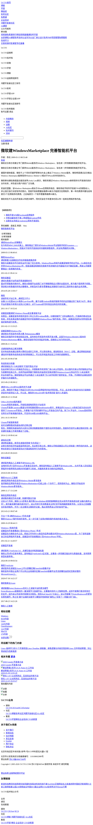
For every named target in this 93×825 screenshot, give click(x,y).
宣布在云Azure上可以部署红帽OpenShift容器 (25, 568)
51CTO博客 (11, 713)
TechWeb (51, 784)
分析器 (12, 363)
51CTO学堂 (11, 719)
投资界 (50, 787)
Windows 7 (5, 528)
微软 (3, 229)
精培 (17, 719)
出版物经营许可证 (17, 773)
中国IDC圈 (31, 787)
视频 (8, 122)
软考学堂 (34, 35)
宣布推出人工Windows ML (18, 463)
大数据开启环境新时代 (16, 281)
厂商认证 (38, 37)
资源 (7, 43)
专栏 (18, 43)
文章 (3, 43)
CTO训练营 (32, 719)
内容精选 (10, 119)
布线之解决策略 (11, 349)
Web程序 (14, 402)
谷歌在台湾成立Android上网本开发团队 (22, 221)
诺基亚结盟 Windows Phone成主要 (21, 313)
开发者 (10, 546)
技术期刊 (10, 130)
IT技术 (44, 37)
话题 (8, 125)
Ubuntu (4, 422)
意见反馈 (10, 739)
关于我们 (10, 730)
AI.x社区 (40, 713)
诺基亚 (8, 278)
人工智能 (14, 478)
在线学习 (5, 40)
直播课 (27, 35)
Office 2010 (5, 402)
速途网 (71, 784)
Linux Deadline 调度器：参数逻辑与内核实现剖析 (48, 648)
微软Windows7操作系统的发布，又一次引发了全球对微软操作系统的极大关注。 (35, 519)
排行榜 (15, 35)
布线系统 (5, 363)
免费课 (4, 17)
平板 (9, 422)
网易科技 (20, 784)
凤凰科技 (28, 784)
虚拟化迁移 (6, 440)
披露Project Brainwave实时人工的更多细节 (24, 588)
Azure (13, 583)
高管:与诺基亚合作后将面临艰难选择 (18, 260)
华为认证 (30, 37)
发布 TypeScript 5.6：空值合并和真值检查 (22, 551)
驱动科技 (36, 784)
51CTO (9, 708)
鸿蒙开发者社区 (8, 23)
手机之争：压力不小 (15, 298)
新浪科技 (5, 784)
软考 (17, 37)
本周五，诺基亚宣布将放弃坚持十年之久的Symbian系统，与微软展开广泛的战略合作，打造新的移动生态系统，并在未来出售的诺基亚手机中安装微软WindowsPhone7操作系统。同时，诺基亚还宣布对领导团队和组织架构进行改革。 (46, 319)
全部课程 (5, 37)
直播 (22, 43)
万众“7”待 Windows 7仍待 (15, 516)
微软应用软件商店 (8, 495)
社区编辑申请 (7, 141)
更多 (13, 656)
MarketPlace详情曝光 (11, 242)
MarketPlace (9, 257)
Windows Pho (16, 331)
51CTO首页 (6, 3)
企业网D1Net (41, 787)
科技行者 (43, 784)
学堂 (3, 8)
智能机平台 (10, 229)
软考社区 (5, 14)
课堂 (14, 43)
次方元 (56, 787)
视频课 (4, 35)
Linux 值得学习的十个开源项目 (14, 648)
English (9, 741)
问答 (11, 43)
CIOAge (15, 708)
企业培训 (5, 20)
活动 (8, 133)
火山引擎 (63, 787)
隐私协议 (10, 747)
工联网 (6, 787)
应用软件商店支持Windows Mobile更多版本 (21, 481)
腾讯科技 (12, 784)
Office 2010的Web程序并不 (16, 387)
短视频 (21, 35)
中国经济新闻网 (81, 784)
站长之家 (64, 784)
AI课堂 (4, 26)
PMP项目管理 (53, 37)
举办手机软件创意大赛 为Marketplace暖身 (20, 334)
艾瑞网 (58, 784)
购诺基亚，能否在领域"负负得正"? (20, 443)
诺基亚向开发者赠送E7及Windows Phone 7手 (20, 531)
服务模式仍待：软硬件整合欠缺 (18, 498)
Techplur (26, 708)
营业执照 (5, 773)
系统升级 (13, 528)
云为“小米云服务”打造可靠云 (19, 366)
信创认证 (22, 37)
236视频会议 (21, 787)
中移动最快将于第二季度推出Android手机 (23, 218)
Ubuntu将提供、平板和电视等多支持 (23, 405)
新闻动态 (10, 733)
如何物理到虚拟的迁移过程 (16, 425)
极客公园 (12, 787)
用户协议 (10, 744)
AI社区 (9, 127)
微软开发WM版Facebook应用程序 (20, 215)
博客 (3, 5)
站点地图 (10, 736)
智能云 (8, 583)
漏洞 (19, 402)
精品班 (4, 11)
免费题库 (63, 37)
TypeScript (9, 565)
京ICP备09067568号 (17, 759)
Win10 (7, 478)
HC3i (20, 708)
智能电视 (14, 422)
